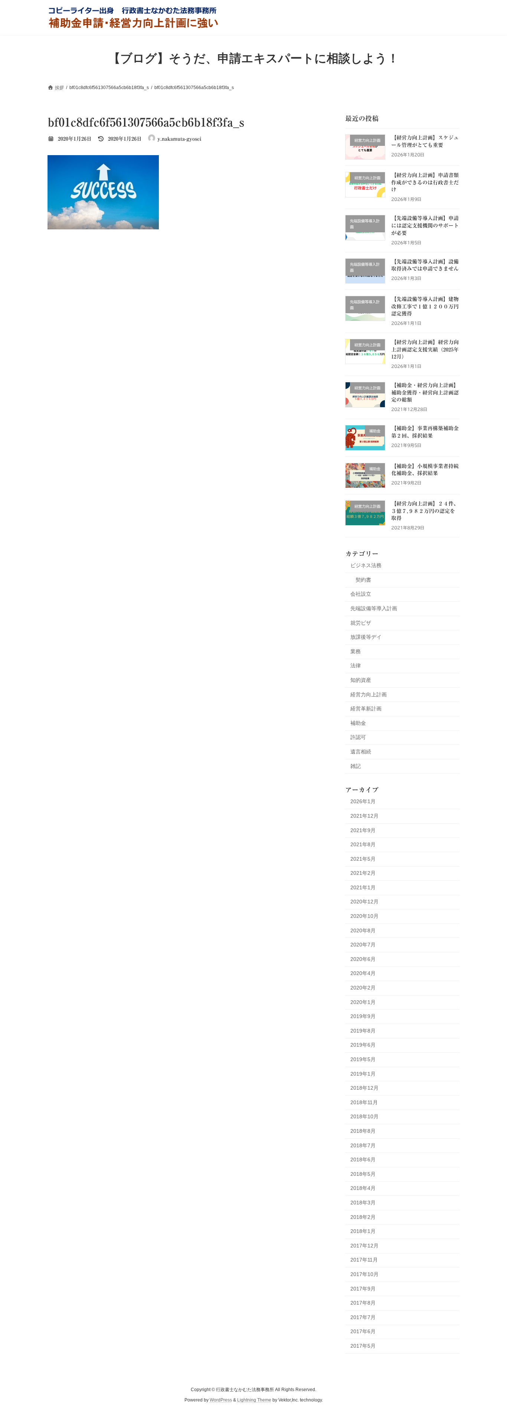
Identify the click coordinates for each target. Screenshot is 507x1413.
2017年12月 (364, 1245)
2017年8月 (363, 1303)
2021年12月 (364, 816)
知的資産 (360, 680)
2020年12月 (364, 902)
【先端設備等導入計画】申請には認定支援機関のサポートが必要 (425, 225)
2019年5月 (363, 1059)
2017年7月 (363, 1317)
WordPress (221, 1400)
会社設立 (360, 594)
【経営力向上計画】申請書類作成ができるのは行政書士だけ (425, 182)
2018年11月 (364, 1102)
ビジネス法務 (366, 565)
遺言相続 (360, 752)
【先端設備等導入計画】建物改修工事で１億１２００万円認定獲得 (425, 306)
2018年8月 (363, 1131)
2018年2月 (363, 1217)
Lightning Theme (254, 1400)
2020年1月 (363, 1002)
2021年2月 (363, 873)
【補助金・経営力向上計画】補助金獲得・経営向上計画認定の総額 (425, 392)
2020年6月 (363, 959)
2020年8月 (363, 930)
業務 (355, 651)
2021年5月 (363, 858)
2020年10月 (364, 916)
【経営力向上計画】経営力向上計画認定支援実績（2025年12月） (425, 349)
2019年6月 (363, 1045)
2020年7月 (363, 945)
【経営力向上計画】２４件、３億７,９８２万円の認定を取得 (425, 511)
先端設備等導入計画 (373, 608)
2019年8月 (363, 1030)
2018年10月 (364, 1116)
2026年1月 (363, 801)
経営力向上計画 (368, 694)
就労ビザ (360, 622)
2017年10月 (364, 1274)
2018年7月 (363, 1145)
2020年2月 (363, 988)
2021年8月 (363, 844)
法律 (355, 665)
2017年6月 (363, 1331)
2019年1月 (363, 1073)
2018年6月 (363, 1159)
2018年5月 (363, 1174)
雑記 (355, 766)
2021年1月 (363, 887)
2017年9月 (363, 1288)
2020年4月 (363, 973)
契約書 (363, 579)
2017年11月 (364, 1260)
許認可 (358, 737)
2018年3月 (363, 1203)
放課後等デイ (366, 637)
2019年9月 (363, 1016)
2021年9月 (363, 830)
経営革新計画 (366, 709)
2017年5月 (363, 1345)
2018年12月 (364, 1088)
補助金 (358, 723)
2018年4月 (363, 1188)
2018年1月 (363, 1231)
